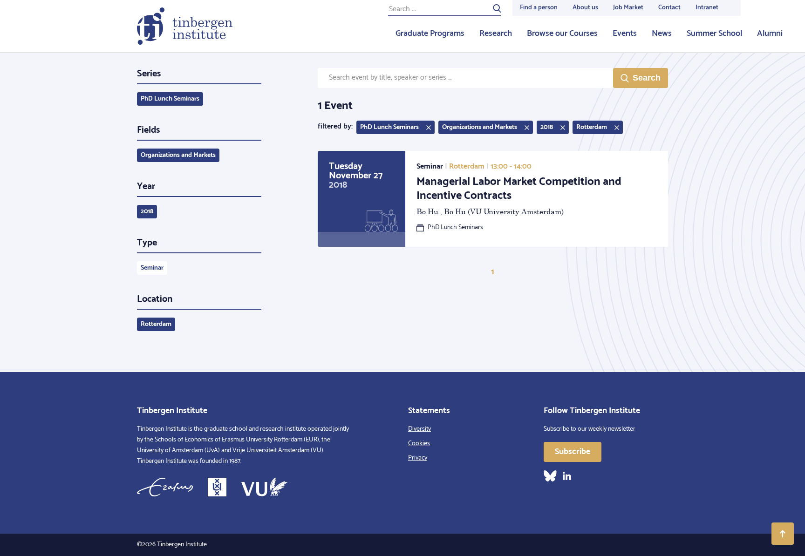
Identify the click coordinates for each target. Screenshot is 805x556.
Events (625, 34)
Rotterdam (156, 324)
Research (495, 34)
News (662, 34)
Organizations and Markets (178, 155)
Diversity (419, 429)
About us (585, 7)
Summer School (714, 34)
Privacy (417, 458)
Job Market (628, 7)
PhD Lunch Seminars (170, 99)
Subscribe (572, 452)
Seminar (152, 268)
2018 (147, 211)
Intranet (707, 7)
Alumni (770, 34)
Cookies (419, 443)
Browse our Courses (562, 34)
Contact (669, 7)
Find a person (539, 7)
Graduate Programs (430, 34)
